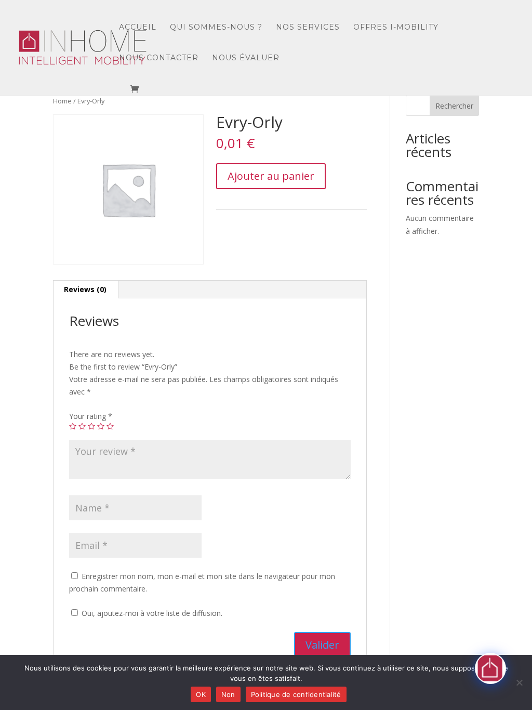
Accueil (137, 27)
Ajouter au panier (271, 176)
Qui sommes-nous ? (216, 27)
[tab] (85, 289)
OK (201, 694)
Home (62, 101)
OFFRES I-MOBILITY (395, 27)
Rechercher (454, 106)
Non (228, 694)
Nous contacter (158, 58)
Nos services (308, 27)
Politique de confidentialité (296, 694)
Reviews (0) (85, 289)
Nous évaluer (246, 58)
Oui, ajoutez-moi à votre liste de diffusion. (150, 613)
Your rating (90, 416)
